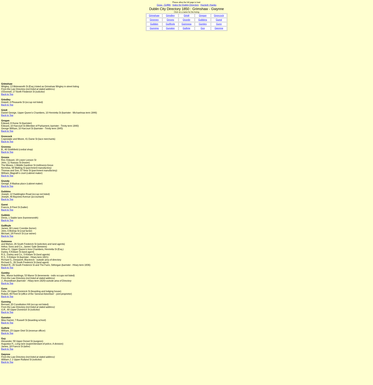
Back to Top (7, 94)
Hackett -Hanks (208, 5)
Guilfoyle (170, 24)
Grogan (203, 15)
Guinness (186, 24)
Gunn (219, 24)
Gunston (170, 28)
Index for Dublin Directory (186, 5)
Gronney (154, 20)
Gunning (154, 28)
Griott (186, 15)
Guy (203, 28)
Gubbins (202, 20)
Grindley (170, 15)
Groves (170, 20)
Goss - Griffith (164, 5)
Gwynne (219, 28)
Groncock (219, 15)
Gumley (203, 24)
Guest (219, 20)
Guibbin (154, 24)
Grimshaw (154, 15)
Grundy (186, 20)
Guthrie (186, 28)
